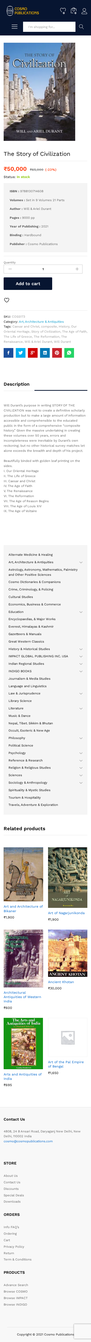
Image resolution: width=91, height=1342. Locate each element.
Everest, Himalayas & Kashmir (31, 626)
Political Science (20, 745)
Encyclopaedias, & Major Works (32, 619)
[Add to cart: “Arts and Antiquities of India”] (11, 1066)
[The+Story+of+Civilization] (20, 353)
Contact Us (12, 1182)
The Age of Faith (74, 331)
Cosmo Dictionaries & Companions (34, 582)
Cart (7, 1240)
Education (16, 612)
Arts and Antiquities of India (22, 1076)
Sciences (15, 775)
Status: (10, 177)
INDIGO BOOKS (20, 671)
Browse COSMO (16, 1291)
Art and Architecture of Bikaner (23, 908)
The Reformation (46, 336)
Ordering (10, 1233)
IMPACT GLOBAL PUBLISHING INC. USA (38, 656)
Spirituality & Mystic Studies (29, 790)
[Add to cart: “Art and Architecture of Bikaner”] (11, 898)
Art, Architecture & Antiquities (41, 321)
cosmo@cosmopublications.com (28, 1141)
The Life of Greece (18, 336)
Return (9, 1253)
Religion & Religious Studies (29, 767)
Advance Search (81, 27)
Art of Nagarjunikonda (66, 913)
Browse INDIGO (15, 1304)
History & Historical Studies (29, 649)
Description (17, 384)
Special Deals (14, 1195)
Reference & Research (25, 760)
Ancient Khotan (61, 982)
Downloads (12, 1201)
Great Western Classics (26, 641)
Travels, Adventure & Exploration (33, 805)
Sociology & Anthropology (27, 782)
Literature (16, 708)
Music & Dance (19, 716)
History (64, 326)
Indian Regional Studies (26, 663)
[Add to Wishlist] (7, 300)
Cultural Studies (20, 597)
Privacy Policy (14, 1246)
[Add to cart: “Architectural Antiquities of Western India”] (11, 984)
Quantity (10, 262)
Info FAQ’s (11, 1227)
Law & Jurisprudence (24, 693)
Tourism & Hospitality (24, 797)
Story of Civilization (45, 331)
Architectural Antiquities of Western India (22, 997)
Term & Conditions (18, 1259)
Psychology (17, 753)
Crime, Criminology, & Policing (30, 589)
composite (49, 326)
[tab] (19, 386)
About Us (11, 1176)
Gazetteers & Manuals (24, 634)
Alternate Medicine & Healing (30, 554)
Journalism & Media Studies (29, 678)
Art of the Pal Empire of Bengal (66, 1064)
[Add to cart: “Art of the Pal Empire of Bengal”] (56, 1054)
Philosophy (16, 738)
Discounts (11, 1189)
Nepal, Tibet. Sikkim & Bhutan (30, 723)
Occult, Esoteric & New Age (29, 730)
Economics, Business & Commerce (34, 604)
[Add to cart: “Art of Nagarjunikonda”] (56, 905)
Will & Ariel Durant (38, 341)
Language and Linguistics (27, 686)
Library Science (20, 701)
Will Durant (62, 341)
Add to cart (28, 283)
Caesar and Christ (25, 326)
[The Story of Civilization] (8, 353)
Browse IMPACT (16, 1298)
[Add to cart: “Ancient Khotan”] (56, 974)
